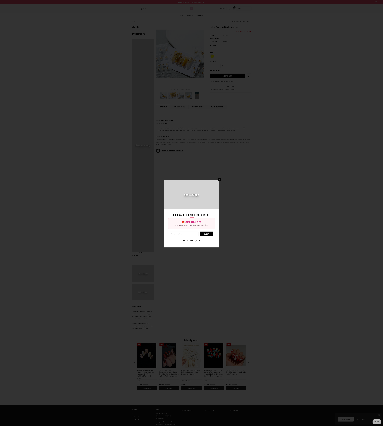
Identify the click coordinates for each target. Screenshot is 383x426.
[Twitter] (184, 240)
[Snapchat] (199, 240)
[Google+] (191, 240)
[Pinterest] (187, 240)
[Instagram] (195, 240)
